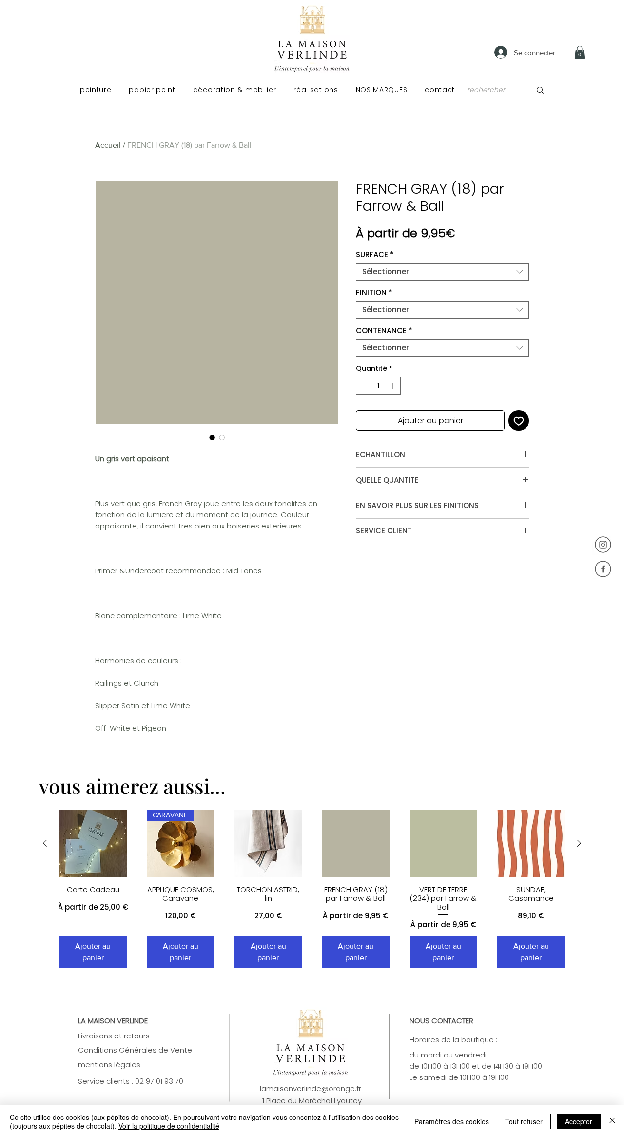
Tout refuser (524, 1121)
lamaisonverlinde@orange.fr (310, 1088)
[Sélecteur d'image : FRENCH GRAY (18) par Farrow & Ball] (212, 437)
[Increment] (393, 385)
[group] (312, 888)
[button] (95, 90)
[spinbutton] (378, 385)
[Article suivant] (579, 843)
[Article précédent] (45, 843)
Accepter (578, 1121)
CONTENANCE (384, 330)
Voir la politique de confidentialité (168, 1126)
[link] (579, 52)
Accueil (108, 145)
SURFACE (375, 254)
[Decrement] (363, 385)
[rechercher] (540, 90)
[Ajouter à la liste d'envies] (518, 420)
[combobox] (442, 272)
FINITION (374, 292)
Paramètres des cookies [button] (451, 1121)
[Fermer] (612, 1121)
